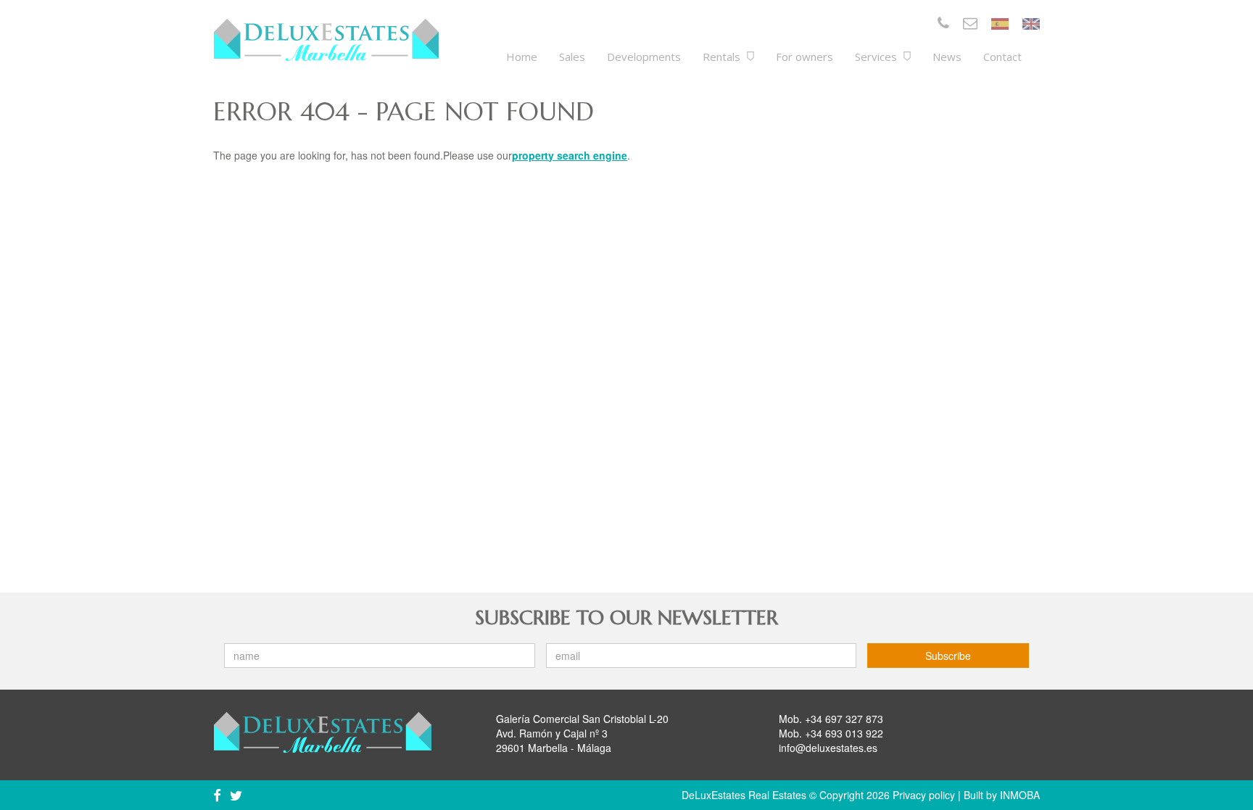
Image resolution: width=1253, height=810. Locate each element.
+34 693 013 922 (844, 733)
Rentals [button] (723, 56)
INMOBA (1020, 795)
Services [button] (877, 56)
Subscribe (948, 655)
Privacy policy (924, 795)
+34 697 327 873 (844, 718)
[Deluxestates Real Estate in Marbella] (326, 40)
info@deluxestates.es (828, 747)
